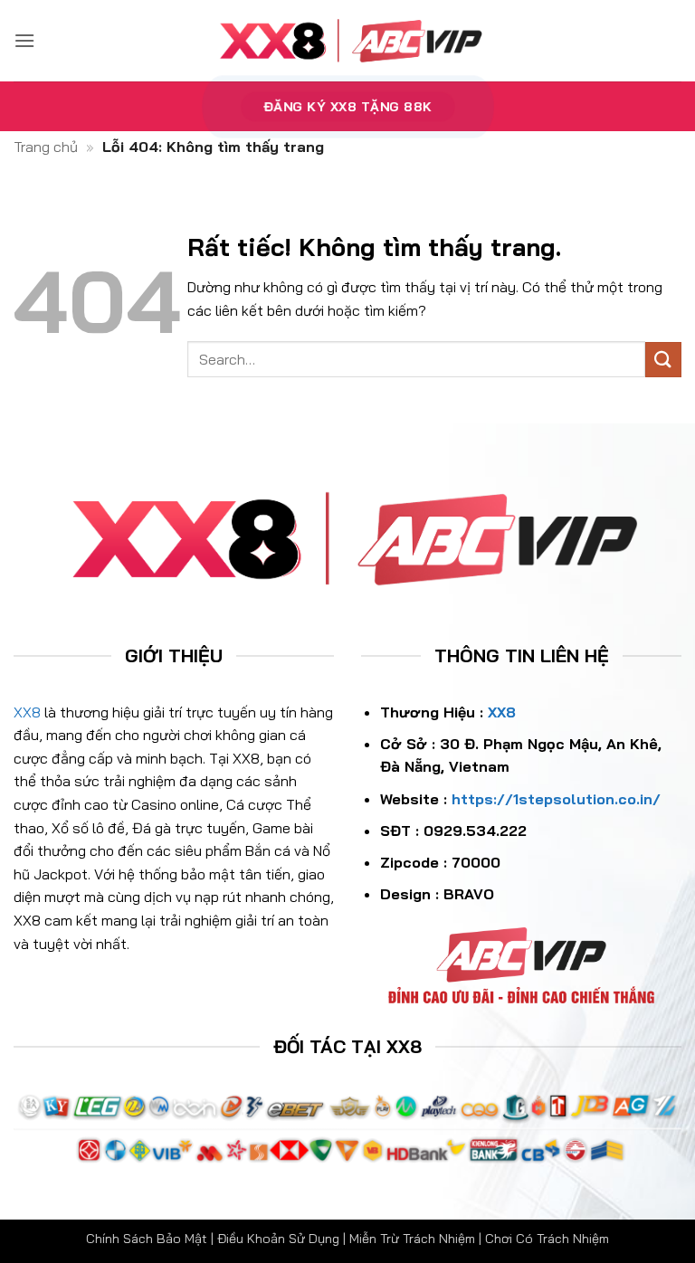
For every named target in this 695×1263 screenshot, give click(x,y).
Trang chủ (46, 147)
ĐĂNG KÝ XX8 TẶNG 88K (348, 106)
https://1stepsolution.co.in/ (556, 799)
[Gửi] (663, 359)
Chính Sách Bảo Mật (146, 1238)
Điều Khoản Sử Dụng (278, 1238)
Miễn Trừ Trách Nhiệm (412, 1238)
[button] (24, 40)
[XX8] (347, 40)
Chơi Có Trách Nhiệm (547, 1238)
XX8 (27, 712)
